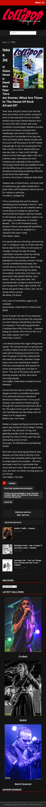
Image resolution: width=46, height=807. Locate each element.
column (12, 483)
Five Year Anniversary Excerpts (18, 488)
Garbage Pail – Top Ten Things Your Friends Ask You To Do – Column (27, 562)
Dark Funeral (23, 784)
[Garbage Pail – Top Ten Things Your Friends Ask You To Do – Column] (7, 569)
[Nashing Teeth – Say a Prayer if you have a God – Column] (7, 552)
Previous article (23, 512)
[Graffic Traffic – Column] (7, 537)
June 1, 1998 (8, 42)
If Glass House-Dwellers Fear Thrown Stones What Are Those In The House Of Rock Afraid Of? (21, 495)
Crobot (23, 656)
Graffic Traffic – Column (24, 528)
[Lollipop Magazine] (23, 16)
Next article (23, 515)
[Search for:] (23, 33)
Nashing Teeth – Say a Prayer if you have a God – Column (28, 546)
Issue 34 (8, 502)
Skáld (23, 720)
